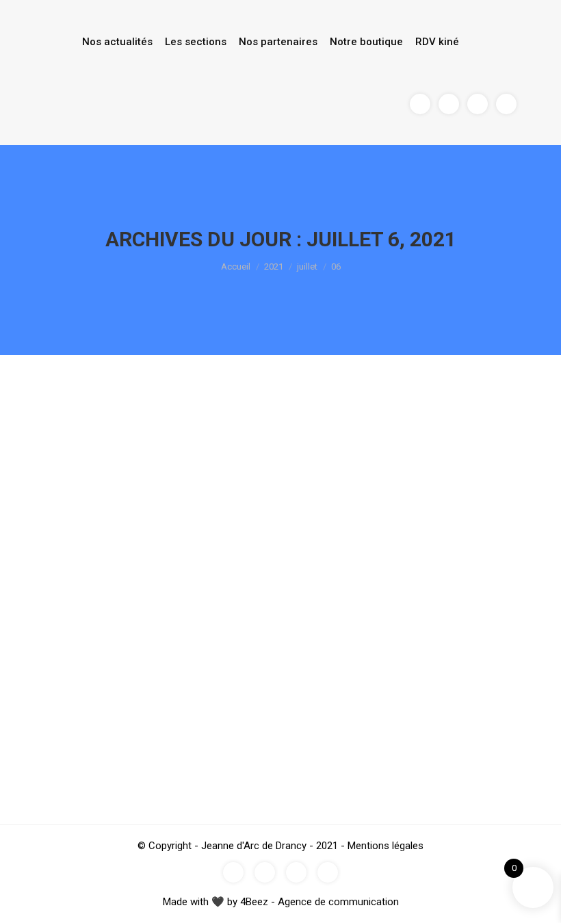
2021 (273, 266)
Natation (68, 730)
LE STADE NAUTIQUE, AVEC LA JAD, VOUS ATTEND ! (215, 705)
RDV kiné (437, 42)
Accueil (235, 266)
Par (119, 730)
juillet (307, 266)
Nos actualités (117, 42)
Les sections (195, 42)
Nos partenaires (278, 42)
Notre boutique (366, 42)
